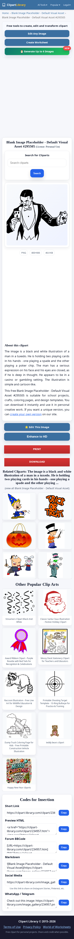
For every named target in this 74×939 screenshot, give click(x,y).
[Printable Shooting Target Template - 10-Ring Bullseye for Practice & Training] (55, 683)
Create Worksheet (37, 42)
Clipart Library (28, 921)
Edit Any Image (37, 33)
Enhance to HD (37, 436)
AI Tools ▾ (42, 4)
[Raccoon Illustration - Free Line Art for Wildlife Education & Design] (19, 683)
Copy (64, 813)
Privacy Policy (32, 927)
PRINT (37, 449)
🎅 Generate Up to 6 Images (44, 50)
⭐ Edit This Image (37, 427)
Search (37, 173)
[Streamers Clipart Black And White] (19, 602)
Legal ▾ (67, 4)
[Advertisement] (37, 97)
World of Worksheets (57, 927)
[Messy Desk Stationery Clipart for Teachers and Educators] (55, 641)
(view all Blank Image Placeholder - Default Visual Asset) (37, 488)
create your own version (26, 414)
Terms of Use (12, 927)
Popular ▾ (55, 4)
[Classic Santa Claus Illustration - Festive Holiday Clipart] (55, 602)
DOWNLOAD (37, 461)
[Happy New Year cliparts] (19, 770)
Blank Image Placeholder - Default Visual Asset (38, 13)
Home (5, 13)
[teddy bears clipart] (55, 725)
